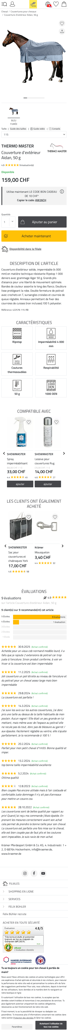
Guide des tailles (18, 128)
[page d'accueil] (33, 4)
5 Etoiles (5, 616)
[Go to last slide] (4, 453)
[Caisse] (64, 4)
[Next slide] (64, 116)
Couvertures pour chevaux (23, 11)
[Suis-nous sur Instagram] (24, 873)
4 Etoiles (5, 621)
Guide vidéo (39, 128)
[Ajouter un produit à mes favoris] (62, 23)
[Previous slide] (4, 116)
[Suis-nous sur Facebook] (34, 873)
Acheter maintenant (36, 236)
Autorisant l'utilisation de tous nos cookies (51, 1025)
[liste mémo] (56, 4)
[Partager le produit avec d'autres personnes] (62, 31)
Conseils (56, 128)
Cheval (4, 11)
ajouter (20, 484)
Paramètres (17, 1026)
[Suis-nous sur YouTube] (43, 873)
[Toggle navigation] (4, 4)
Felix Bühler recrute (14, 914)
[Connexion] (12, 4)
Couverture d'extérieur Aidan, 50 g (21, 15)
